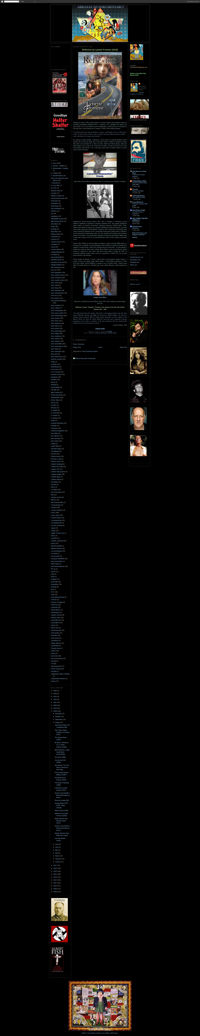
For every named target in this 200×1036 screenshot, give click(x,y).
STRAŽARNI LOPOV (139, 181)
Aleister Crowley (56, 196)
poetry (53, 571)
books (53, 226)
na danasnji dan (56, 520)
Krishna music (55, 461)
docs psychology (56, 331)
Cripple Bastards (56, 252)
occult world (55, 556)
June (57, 847)
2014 (55, 874)
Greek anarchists (56, 395)
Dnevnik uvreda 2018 (62, 800)
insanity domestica (57, 423)
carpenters (54, 236)
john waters (55, 441)
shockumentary (56, 630)
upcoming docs (56, 666)
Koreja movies (56, 456)
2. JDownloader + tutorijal (59, 168)
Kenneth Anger (56, 448)
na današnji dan (56, 523)
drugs (53, 361)
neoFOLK (54, 538)
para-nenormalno (57, 561)
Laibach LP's (55, 469)
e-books (53, 364)
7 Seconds (54, 183)
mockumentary (56, 505)
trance (53, 653)
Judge (53, 443)
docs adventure (56, 267)
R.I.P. (53, 592)
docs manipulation (57, 310)
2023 (55, 696)
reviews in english (57, 602)
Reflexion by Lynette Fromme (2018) (100, 50)
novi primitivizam (56, 551)
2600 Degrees (114, 1033)
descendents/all (56, 257)
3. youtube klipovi (57, 175)
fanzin (53, 382)
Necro (53, 535)
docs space (55, 349)
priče (52, 576)
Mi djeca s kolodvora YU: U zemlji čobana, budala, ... (62, 745)
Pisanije (135, 189)
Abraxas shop (55, 190)
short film (54, 635)
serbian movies (56, 615)
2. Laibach (54, 173)
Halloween (135, 228)
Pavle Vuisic (55, 564)
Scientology (55, 612)
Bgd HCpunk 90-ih (57, 221)
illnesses (54, 408)
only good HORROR (57, 558)
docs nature (55, 326)
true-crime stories (57, 658)
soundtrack (54, 640)
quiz (52, 589)
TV (52, 663)
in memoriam (55, 413)
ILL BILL (54, 405)
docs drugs (54, 288)
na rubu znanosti (56, 525)
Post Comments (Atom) (90, 351)
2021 (55, 702)
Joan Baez (54, 433)
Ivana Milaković (137, 202)
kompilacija (54, 451)
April (57, 853)
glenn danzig (55, 392)
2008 (55, 892)
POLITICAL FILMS (138, 210)
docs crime (54, 283)
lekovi (53, 487)
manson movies (56, 497)
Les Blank (54, 489)
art (52, 213)
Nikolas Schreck (56, 548)
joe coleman (55, 436)
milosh (134, 237)
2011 (55, 883)
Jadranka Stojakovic (57, 431)
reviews (53, 599)
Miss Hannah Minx (57, 502)
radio (52, 594)
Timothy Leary (56, 648)
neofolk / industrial (57, 541)
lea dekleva (55, 482)
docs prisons (55, 328)
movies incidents (56, 510)
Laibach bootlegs (56, 464)
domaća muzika (56, 359)
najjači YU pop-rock (57, 533)
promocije (54, 582)
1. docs (53, 163)
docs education (56, 290)
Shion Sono (55, 628)
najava (53, 528)
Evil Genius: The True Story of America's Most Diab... (62, 767)
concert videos (56, 249)
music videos (55, 515)
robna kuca (55, 605)
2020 (55, 705)
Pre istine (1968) (60, 757)
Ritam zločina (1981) (61, 810)
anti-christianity (56, 208)
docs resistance (56, 336)
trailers (53, 651)
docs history (55, 298)
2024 (55, 693)
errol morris (55, 369)
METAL (53, 500)
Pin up (53, 569)
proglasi (53, 579)
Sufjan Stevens (56, 643)
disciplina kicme (56, 259)
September (59, 719)
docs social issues (57, 346)
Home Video (55, 400)
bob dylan (54, 224)
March (57, 856)
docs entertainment (57, 293)
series (53, 625)
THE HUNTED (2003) (138, 197)
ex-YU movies (55, 372)
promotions (55, 584)
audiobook (54, 216)
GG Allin (53, 390)
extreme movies (56, 374)
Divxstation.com (135, 260)
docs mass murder (57, 313)
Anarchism (54, 201)
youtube (53, 671)
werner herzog (56, 669)
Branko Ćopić (55, 234)
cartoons (54, 239)
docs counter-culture (58, 280)
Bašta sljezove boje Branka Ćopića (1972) (61, 821)
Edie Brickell (55, 367)
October (58, 716)
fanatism (54, 379)
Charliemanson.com (136, 257)
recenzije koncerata (57, 597)
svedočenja (55, 645)
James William (105, 1033)
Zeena (53, 681)
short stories (55, 638)
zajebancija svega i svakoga (60, 674)
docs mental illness (57, 315)
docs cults (54, 285)
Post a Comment (78, 344)
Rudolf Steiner (56, 610)
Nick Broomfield (56, 546)
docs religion (55, 333)
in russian (54, 415)
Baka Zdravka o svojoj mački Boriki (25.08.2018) (62, 752)
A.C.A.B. (54, 188)
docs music (55, 321)
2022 (55, 699)
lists (52, 495)
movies (53, 507)
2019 (55, 708)
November (58, 713)
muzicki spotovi (56, 518)
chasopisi (54, 244)
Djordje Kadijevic (56, 265)
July (56, 844)
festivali (53, 384)
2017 (55, 865)
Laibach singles (56, 474)
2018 (55, 711)
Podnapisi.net (134, 262)
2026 (55, 690)
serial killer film (56, 620)
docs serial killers (56, 344)
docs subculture (56, 351)
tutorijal (53, 661)
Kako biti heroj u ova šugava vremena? (139, 233)
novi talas (54, 553)
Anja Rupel (54, 206)
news (53, 543)
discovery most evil (57, 262)
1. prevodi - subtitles (57, 166)
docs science (55, 338)
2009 (55, 889)
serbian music (55, 617)
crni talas (54, 254)
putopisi (53, 587)
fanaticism (54, 377)
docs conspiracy (56, 277)
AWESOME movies (57, 219)
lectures (53, 484)
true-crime (54, 656)
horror (53, 402)
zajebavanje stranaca (58, 678)
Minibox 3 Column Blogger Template (91, 1033)
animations (54, 203)
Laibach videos (56, 479)
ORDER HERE (100, 329)
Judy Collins (55, 446)
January (58, 862)
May (56, 850)
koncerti (53, 454)
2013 (55, 877)
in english (54, 410)
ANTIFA (53, 211)
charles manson (56, 242)
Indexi (53, 420)
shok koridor (55, 633)
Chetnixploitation (138, 195)
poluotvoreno (137, 226)
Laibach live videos (57, 466)
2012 (55, 880)
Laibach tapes (55, 477)
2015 (55, 871)
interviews (54, 428)
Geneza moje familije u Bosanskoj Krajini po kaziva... (62, 795)
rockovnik (54, 607)
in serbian (54, 418)
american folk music (57, 198)
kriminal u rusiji (56, 459)
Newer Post (77, 347)
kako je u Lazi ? (135, 284)
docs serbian (55, 341)
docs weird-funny (56, 356)
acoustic (54, 193)
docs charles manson (58, 275)
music (53, 512)
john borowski (55, 438)
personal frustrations (58, 566)
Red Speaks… (136, 222)
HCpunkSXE (55, 397)
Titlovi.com (133, 265)
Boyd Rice (54, 231)
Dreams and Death (138, 191)
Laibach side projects (58, 471)
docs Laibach (55, 308)
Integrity (53, 425)
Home (100, 347)
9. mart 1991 (55, 185)
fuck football (55, 387)
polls (52, 574)
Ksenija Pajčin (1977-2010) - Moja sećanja (62, 805)
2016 (55, 868)
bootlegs (54, 229)
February (58, 859)
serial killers (55, 622)
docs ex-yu (54, 295)
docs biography (56, 272)
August (57, 722)
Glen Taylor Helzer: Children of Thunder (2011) (62, 732)
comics (53, 247)
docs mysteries (56, 323)
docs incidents (56, 305)
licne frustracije (56, 492)
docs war (54, 354)
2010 (55, 886)
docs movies (55, 318)
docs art (53, 270)
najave (53, 530)
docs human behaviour (58, 300)
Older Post (123, 347)
